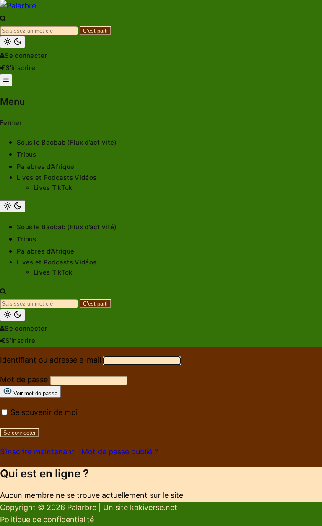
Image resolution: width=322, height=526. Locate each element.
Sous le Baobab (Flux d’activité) (67, 142)
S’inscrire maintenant (37, 451)
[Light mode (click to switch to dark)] (12, 42)
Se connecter (26, 56)
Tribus (26, 154)
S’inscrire (20, 68)
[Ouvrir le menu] (6, 80)
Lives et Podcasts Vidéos (56, 177)
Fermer (11, 123)
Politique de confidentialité (47, 519)
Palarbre (81, 507)
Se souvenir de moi (43, 412)
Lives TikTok (53, 188)
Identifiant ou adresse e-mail (50, 359)
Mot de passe (24, 379)
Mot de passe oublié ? (119, 451)
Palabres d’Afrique (45, 167)
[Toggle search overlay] (3, 18)
